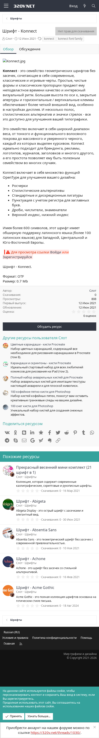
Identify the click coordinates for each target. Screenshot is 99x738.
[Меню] (6, 6)
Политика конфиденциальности (54, 638)
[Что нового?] (84, 6)
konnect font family (70, 39)
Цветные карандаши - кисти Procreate (38, 344)
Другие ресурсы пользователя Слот (35, 337)
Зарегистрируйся (17, 257)
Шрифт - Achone (30, 558)
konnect (49, 39)
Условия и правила (15, 638)
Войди (55, 252)
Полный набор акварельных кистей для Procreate (47, 377)
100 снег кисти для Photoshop (32, 406)
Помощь (86, 638)
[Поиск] (93, 6)
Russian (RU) (12, 632)
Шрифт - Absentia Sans (36, 529)
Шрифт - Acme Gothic (35, 587)
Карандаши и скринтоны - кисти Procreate (41, 363)
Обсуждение (29, 49)
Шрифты (30, 477)
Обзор (8, 49)
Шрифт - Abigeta (31, 501)
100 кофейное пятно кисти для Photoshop (40, 392)
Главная (9, 643)
